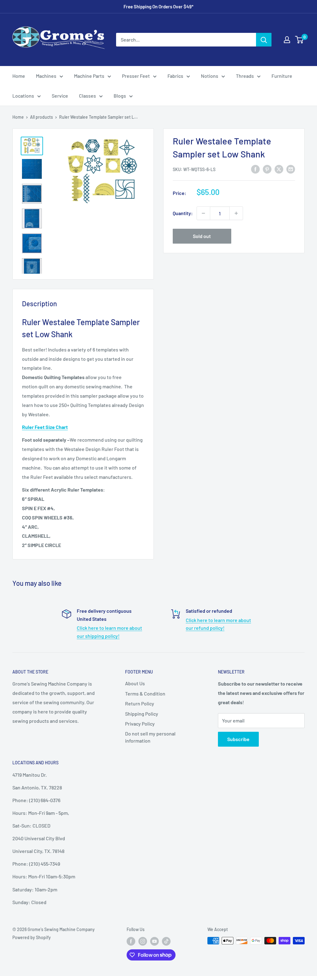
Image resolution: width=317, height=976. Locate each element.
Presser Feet (136, 76)
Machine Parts (89, 76)
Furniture (281, 76)
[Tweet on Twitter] (279, 169)
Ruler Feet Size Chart (45, 427)
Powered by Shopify (31, 937)
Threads (245, 76)
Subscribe (238, 739)
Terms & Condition (145, 693)
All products (41, 117)
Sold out (202, 236)
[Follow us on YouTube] (154, 941)
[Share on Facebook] (255, 169)
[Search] (263, 39)
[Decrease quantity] (203, 213)
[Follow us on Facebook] (131, 941)
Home (18, 76)
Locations (23, 96)
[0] (299, 39)
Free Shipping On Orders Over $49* (158, 6)
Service (60, 96)
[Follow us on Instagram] (142, 941)
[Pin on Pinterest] (267, 169)
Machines (46, 76)
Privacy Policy (140, 723)
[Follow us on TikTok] (166, 941)
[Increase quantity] (236, 213)
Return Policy (139, 703)
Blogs (120, 96)
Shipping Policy (141, 714)
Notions (209, 76)
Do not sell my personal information (150, 737)
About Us (135, 683)
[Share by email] (290, 169)
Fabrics (175, 76)
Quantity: (183, 213)
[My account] (287, 39)
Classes (87, 96)
